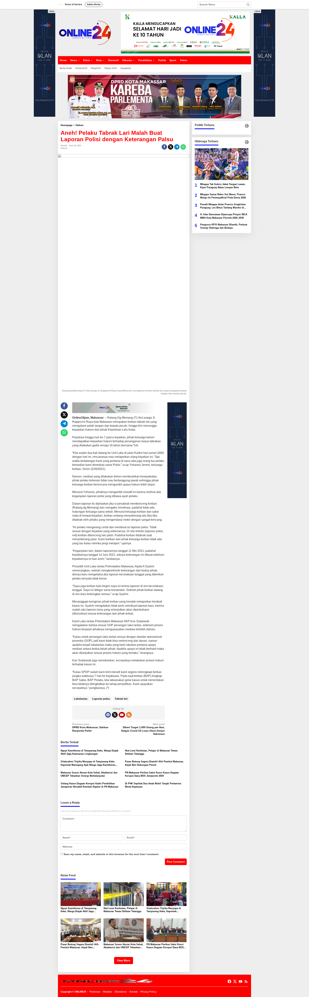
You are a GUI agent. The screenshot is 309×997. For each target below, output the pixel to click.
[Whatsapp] (183, 147)
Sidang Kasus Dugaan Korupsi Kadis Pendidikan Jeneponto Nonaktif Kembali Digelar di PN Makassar (89, 785)
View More (123, 960)
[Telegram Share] (177, 147)
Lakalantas (80, 698)
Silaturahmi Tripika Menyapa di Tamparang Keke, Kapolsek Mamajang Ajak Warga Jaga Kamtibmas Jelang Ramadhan (88, 763)
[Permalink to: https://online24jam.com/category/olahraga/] (247, 142)
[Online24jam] (85, 32)
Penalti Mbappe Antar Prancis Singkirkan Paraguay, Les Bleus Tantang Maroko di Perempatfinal (223, 206)
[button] (248, 4)
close (51, 11)
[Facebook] (108, 715)
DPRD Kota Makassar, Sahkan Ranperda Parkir (90, 727)
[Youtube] (122, 715)
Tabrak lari (121, 698)
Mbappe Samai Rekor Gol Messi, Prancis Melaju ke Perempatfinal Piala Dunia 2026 (223, 196)
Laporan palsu (101, 698)
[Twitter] (115, 715)
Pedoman (95, 991)
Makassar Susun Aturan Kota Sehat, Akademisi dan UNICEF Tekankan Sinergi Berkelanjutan (89, 774)
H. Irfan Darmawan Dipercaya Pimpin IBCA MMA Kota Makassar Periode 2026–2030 (223, 216)
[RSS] (129, 715)
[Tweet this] (170, 147)
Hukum (64, 148)
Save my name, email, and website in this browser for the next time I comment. (111, 854)
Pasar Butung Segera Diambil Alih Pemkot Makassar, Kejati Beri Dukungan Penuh (154, 763)
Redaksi (107, 991)
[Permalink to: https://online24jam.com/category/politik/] (247, 126)
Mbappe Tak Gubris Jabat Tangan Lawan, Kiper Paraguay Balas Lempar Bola (223, 186)
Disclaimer (121, 991)
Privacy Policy (148, 991)
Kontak (134, 991)
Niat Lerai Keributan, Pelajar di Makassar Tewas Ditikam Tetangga (151, 752)
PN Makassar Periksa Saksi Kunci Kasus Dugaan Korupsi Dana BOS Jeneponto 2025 (152, 774)
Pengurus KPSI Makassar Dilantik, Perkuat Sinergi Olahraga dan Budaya (223, 226)
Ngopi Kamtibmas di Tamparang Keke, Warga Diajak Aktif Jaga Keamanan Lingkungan (89, 752)
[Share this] (164, 147)
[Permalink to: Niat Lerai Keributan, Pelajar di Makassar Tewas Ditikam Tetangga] (124, 893)
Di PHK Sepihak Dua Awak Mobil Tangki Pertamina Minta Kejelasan (153, 785)
